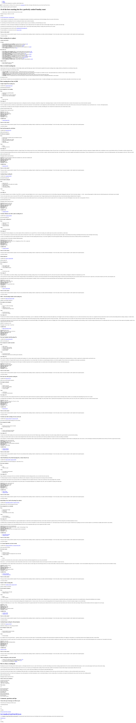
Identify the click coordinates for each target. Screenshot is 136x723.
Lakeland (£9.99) (8, 176)
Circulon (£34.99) (9, 215)
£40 (31, 51)
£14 (25, 53)
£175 (21, 660)
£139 (23, 58)
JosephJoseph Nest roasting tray (21, 28)
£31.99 (30, 54)
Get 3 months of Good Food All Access (10, 714)
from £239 (26, 57)
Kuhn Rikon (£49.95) (9, 502)
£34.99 (30, 46)
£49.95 (30, 56)
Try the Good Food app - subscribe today (7, 17)
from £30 (30, 52)
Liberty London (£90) (9, 258)
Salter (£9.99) (8, 459)
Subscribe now (2, 718)
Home (4, 1)
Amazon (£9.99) (13, 459)
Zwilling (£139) (8, 584)
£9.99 (23, 45)
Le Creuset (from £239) (16, 545)
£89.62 (16, 661)
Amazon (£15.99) (3, 649)
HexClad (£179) (8, 130)
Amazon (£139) (14, 584)
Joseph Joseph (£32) (9, 85)
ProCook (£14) (8, 378)
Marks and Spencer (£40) (10, 298)
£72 (16, 47)
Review (4, 2)
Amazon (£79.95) (16, 502)
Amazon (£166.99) (9, 545)
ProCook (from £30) (9, 339)
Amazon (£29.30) (9, 418)
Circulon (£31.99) (15, 418)
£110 (22, 659)
